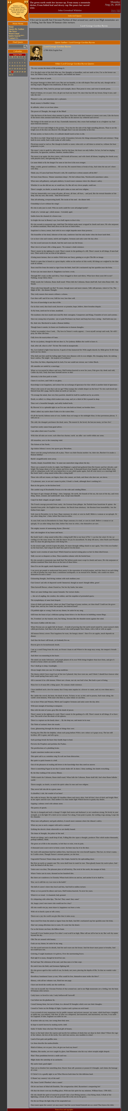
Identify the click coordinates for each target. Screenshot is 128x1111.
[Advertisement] (18, 115)
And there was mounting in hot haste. (45, 656)
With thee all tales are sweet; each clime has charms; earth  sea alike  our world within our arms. (67, 436)
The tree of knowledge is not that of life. (46, 302)
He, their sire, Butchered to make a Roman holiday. (50, 323)
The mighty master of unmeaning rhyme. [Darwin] (50, 528)
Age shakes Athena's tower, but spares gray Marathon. (51, 449)
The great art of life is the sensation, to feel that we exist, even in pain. (57, 844)
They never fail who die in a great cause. (46, 789)
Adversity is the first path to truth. (44, 376)
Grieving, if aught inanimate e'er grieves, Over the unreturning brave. (57, 954)
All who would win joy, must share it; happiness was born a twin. (55, 907)
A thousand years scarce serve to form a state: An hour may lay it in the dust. (60, 848)
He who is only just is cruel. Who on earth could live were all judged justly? (59, 208)
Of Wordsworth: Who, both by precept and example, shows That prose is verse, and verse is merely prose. (71, 89)
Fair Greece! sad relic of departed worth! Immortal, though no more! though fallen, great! (65, 583)
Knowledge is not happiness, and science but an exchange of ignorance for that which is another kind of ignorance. (74, 385)
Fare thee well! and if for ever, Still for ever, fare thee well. (53, 298)
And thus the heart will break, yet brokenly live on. (50, 640)
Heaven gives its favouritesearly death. (45, 645)
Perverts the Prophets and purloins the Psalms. (48, 744)
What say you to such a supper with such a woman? (50, 825)
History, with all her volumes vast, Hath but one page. (51, 981)
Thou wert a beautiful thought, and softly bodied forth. (52, 403)
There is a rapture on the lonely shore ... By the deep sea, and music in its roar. (60, 720)
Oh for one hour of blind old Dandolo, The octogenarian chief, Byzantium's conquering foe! (65, 1086)
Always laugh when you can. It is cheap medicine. (49, 670)
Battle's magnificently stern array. (43, 459)
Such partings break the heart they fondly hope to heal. (52, 740)
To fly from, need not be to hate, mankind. (47, 311)
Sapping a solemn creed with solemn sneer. (47, 804)
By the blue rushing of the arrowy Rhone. (46, 773)
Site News (13, 31)
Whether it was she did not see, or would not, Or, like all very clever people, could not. (63, 185)
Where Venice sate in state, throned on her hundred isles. (52, 873)
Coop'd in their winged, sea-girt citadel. (46, 500)
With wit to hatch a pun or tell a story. (45, 912)
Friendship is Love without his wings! (45, 204)
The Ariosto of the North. (40, 444)
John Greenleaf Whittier (70, 10)
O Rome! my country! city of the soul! (45, 1078)
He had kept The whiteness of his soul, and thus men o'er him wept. (56, 962)
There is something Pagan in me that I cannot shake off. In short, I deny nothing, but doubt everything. (70, 769)
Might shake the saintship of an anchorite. (47, 1060)
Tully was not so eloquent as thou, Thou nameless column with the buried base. (61, 556)
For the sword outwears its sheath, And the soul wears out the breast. (57, 243)
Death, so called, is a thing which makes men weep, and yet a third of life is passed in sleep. (65, 399)
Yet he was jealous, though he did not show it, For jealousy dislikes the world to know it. (64, 342)
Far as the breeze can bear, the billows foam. (47, 929)
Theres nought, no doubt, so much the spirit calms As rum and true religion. (60, 784)
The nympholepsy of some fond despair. (46, 600)
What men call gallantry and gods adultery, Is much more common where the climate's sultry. (66, 821)
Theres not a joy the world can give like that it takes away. (53, 916)
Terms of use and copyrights (64, 1109)
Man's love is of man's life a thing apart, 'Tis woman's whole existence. (57, 247)
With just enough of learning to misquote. (47, 706)
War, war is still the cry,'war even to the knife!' (48, 882)
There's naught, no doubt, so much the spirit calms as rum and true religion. (60, 189)
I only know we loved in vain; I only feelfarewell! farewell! (53, 995)
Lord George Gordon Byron (94, 26)
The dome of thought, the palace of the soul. (47, 833)
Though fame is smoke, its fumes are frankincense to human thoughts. (57, 327)
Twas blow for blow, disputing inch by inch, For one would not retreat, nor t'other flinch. (65, 362)
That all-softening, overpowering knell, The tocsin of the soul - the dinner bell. (60, 200)
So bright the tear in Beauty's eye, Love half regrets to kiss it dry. (55, 220)
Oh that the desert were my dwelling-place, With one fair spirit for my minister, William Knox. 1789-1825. (71, 1091)
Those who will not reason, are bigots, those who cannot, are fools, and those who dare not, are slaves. (69, 477)
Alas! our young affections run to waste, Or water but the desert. (55, 925)
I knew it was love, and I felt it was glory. (46, 381)
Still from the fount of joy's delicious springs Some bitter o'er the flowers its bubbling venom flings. (68, 615)
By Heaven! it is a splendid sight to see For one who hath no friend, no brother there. (63, 407)
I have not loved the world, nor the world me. (48, 985)
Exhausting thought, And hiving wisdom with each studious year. (55, 579)
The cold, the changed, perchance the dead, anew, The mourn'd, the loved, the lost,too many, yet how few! (71, 422)
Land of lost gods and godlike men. (44, 1039)
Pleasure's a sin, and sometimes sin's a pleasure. (49, 99)
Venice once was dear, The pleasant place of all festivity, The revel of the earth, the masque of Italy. (68, 869)
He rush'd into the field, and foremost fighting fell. (50, 966)
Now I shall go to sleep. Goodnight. (44, 666)
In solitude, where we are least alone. (44, 107)
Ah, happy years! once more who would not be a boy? (51, 903)
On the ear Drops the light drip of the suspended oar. (51, 1101)
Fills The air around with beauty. (43, 939)
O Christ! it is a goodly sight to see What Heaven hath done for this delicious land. (62, 1074)
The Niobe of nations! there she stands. (45, 724)
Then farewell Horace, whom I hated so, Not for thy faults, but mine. (57, 587)
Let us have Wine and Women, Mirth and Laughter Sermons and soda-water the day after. (65, 702)
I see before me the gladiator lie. (43, 1000)
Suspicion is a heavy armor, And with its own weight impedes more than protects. (61, 230)
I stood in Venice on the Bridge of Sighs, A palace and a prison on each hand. (60, 1008)
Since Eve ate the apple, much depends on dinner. (49, 566)
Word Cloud (14, 34)
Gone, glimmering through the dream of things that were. (53, 729)
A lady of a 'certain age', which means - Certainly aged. (52, 212)
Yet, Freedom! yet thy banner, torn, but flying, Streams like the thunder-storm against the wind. (67, 619)
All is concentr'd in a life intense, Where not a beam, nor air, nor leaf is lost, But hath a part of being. (69, 680)
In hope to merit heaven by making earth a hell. (49, 1025)
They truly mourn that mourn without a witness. (49, 294)
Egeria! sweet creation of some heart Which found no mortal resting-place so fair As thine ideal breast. (69, 552)
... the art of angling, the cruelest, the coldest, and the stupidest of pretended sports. (62, 596)
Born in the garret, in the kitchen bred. (45, 485)
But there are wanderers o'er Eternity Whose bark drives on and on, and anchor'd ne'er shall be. (67, 878)
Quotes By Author (16, 29)
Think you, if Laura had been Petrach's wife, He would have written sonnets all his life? (64, 173)
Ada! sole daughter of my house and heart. (47, 532)
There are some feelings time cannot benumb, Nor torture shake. (55, 592)
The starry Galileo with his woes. (43, 623)
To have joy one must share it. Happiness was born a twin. (53, 272)
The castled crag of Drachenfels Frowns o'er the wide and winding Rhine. (58, 490)
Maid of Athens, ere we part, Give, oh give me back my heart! (54, 1047)
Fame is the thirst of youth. (41, 78)
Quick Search (16, 36)
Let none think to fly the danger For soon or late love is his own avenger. (58, 163)
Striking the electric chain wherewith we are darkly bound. (53, 829)
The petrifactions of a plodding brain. (45, 748)
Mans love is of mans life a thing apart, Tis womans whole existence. (56, 685)
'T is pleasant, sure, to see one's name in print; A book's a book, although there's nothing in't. (66, 481)
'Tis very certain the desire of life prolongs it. (48, 68)
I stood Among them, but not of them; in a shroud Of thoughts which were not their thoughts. (66, 1004)
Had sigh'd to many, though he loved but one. (48, 958)
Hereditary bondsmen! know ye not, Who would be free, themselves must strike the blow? (65, 976)
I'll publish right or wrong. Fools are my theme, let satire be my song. (57, 610)
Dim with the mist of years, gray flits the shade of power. (52, 710)
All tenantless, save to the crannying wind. (47, 440)
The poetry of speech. (39, 808)
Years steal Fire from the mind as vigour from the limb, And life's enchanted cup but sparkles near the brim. (72, 921)
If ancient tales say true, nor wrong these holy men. (50, 1021)
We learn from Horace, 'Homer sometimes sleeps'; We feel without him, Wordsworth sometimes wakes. (69, 177)
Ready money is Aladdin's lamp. (43, 103)
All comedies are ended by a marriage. (45, 366)
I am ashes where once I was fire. (43, 431)
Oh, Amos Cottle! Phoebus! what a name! (46, 1082)
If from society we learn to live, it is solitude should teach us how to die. (58, 134)
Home (11, 27)
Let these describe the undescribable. (44, 1043)
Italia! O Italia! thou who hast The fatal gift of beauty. (51, 1029)
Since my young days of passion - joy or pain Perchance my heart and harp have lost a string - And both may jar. (74, 319)
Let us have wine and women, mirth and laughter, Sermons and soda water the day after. (64, 239)
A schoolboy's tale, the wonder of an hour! (47, 793)
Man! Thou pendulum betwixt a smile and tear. (49, 1056)
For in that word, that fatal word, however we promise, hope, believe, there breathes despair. (66, 307)
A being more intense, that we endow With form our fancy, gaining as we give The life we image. (67, 257)
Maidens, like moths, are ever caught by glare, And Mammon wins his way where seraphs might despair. (70, 1051)
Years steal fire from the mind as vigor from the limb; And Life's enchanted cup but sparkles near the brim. (71, 267)
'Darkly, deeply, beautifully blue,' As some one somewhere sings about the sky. (60, 463)
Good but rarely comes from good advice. (46, 427)
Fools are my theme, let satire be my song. (47, 943)
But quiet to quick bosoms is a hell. (44, 760)
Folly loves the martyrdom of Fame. (44, 337)
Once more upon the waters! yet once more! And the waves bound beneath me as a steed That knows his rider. (72, 1105)
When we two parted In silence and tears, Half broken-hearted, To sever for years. (62, 891)
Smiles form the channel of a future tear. (46, 216)
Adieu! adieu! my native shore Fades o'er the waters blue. (52, 411)
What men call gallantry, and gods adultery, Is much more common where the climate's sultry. (66, 181)
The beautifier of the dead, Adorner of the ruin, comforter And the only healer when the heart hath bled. (70, 235)
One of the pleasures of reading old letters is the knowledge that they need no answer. (63, 765)
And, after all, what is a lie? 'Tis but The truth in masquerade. (54, 346)
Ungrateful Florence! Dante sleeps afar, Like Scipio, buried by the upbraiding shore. (63, 859)
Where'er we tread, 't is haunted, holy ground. (48, 895)
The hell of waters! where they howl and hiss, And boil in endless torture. (58, 887)
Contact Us (13, 38)
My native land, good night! (41, 1064)
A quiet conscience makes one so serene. (45, 752)
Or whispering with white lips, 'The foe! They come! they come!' (55, 899)
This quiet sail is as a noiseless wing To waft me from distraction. (55, 756)
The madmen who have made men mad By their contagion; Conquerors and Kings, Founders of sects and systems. (74, 315)
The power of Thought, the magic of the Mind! (48, 111)
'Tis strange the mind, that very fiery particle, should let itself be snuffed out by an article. (65, 395)
